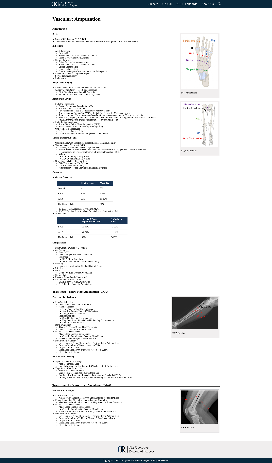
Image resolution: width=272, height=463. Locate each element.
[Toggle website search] (219, 4)
